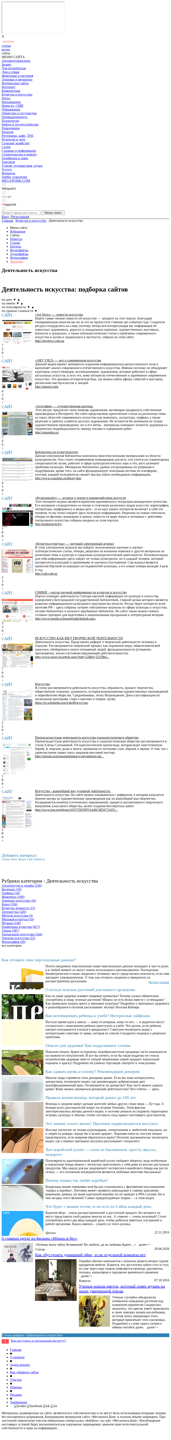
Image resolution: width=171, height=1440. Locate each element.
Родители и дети (13, 139)
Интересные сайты (15, 83)
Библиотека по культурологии (56, 452)
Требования (18, 1402)
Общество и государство (19, 113)
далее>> (144, 1244)
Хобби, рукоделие (14, 177)
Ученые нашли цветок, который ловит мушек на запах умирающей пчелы (122, 1288)
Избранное (17, 231)
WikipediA (9, 188)
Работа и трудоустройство (20, 124)
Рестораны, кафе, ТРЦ (17, 135)
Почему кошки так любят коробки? (76, 1180)
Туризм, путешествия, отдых (22, 165)
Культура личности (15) (18, 908)
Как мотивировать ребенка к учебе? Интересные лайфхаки (97, 1015)
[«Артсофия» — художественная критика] (17, 423)
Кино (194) (9, 904)
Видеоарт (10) (11, 889)
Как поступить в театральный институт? (38, 1340)
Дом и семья (10, 72)
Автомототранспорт (16, 60)
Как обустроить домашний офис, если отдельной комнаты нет (90, 1254)
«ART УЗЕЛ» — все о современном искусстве (68, 360)
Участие (16, 1379)
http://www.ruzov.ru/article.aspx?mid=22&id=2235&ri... (72, 657)
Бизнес (6, 64)
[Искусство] (17, 705)
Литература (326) (14, 912)
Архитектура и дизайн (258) (22, 885)
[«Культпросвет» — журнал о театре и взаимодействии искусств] (17, 515)
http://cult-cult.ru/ (46, 573)
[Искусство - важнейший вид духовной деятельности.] (17, 812)
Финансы (8, 173)
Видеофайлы (19, 250)
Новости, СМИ (12, 105)
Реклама (16, 1394)
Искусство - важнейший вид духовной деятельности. (73, 791)
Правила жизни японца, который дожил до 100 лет (90, 1097)
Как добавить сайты (24, 1372)
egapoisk (9, 204)
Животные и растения (17, 75)
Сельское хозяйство (15, 143)
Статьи (15, 242)
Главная (15, 1349)
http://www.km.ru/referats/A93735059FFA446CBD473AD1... (76, 810)
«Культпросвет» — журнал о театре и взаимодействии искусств (80, 498)
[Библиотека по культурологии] (17, 469)
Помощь (16, 1387)
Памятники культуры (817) (21, 927)
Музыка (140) (11, 923)
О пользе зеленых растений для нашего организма (90, 989)
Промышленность (14, 117)
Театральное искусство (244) (22, 934)
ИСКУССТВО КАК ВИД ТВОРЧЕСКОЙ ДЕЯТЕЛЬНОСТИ (79, 638)
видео (6, 49)
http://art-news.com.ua (49, 341)
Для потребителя (14, 68)
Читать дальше (158, 982)
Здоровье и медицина (17, 79)
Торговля (8, 162)
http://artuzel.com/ (47, 386)
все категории (12, 945)
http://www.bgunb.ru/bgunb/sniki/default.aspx (65, 618)
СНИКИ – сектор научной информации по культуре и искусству (81, 592)
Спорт (6, 147)
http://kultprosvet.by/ (48, 524)
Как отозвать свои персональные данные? (39, 960)
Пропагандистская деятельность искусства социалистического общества (86, 737)
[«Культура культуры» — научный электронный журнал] (17, 561)
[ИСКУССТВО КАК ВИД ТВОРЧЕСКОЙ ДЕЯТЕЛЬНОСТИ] (17, 655)
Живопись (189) (13, 897)
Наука (6, 98)
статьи (6, 45)
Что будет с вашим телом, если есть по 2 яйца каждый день (98, 1206)
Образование (11, 109)
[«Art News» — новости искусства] (17, 332)
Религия (7, 132)
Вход (5, 216)
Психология (10, 120)
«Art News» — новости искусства (59, 314)
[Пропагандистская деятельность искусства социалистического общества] (17, 758)
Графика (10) (11, 893)
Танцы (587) (10, 930)
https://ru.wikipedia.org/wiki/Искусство (61, 702)
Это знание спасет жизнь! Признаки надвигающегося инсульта (101, 1123)
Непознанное (11, 102)
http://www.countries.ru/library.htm (58, 478)
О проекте (17, 1357)
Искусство (42, 684)
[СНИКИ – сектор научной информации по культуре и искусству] (17, 609)
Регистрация (20, 216)
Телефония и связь (15, 158)
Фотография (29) (13, 942)
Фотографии (19, 257)
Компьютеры (11, 90)
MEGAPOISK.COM (16, 180)
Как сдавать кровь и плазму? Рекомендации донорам (92, 1071)
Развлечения (10, 128)
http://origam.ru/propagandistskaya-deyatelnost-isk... (69, 756)
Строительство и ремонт (19, 154)
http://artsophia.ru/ (47, 432)
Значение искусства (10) (19, 900)
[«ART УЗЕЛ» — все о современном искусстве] (17, 377)
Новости (16, 239)
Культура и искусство (17, 94)
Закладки (16, 261)
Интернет (8, 87)
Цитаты (15, 246)
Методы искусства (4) (17, 915)
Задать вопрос (20, 1364)
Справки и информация (19, 150)
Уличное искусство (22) (18, 938)
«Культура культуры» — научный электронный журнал (74, 543)
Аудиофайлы (19, 254)
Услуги (7, 169)
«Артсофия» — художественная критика (64, 406)
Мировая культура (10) (18, 919)
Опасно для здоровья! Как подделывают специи (88, 1045)
